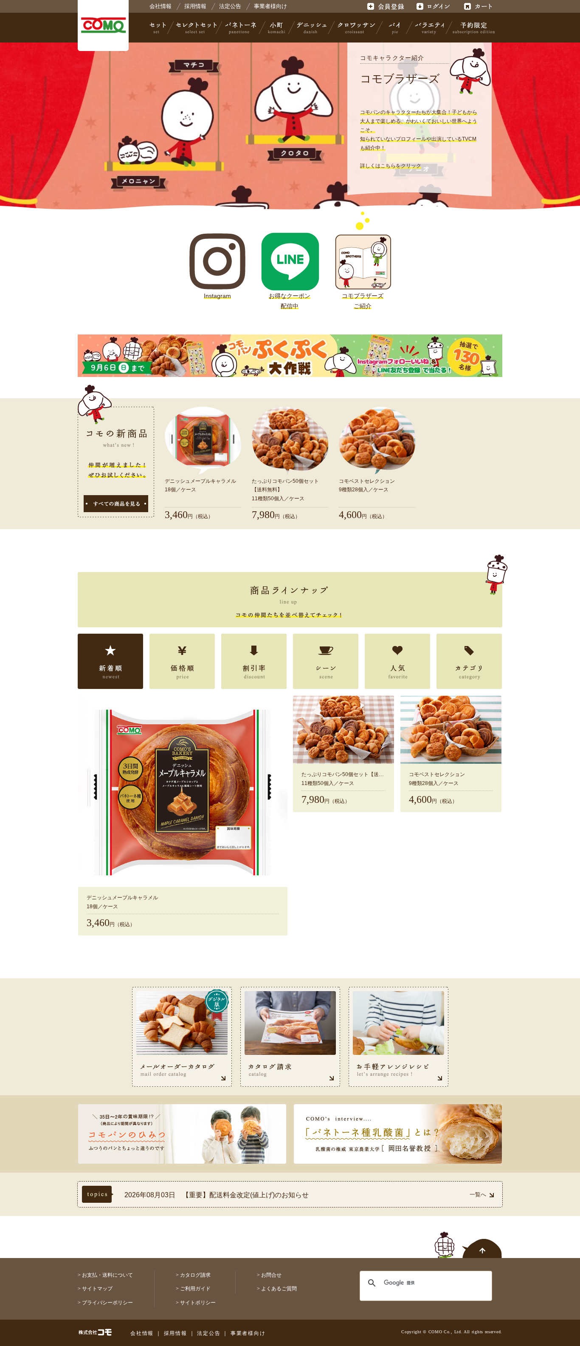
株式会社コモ (103, 25)
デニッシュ (312, 28)
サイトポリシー (198, 1303)
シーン (325, 661)
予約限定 (472, 28)
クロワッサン (356, 28)
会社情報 (160, 6)
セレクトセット (195, 28)
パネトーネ (241, 28)
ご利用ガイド (195, 1289)
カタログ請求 (195, 1275)
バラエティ (429, 28)
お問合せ (271, 1275)
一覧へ (478, 1194)
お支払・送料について (107, 1275)
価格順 (182, 661)
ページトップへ (468, 1240)
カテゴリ (469, 661)
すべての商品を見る (116, 503)
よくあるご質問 (279, 1289)
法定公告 (230, 6)
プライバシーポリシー (107, 1303)
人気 (397, 661)
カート (479, 6)
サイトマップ (97, 1289)
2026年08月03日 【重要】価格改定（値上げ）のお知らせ (214, 1195)
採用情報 (195, 6)
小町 (277, 28)
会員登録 (386, 6)
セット (158, 28)
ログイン (433, 6)
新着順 (110, 661)
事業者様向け (270, 6)
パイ (394, 28)
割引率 (254, 661)
